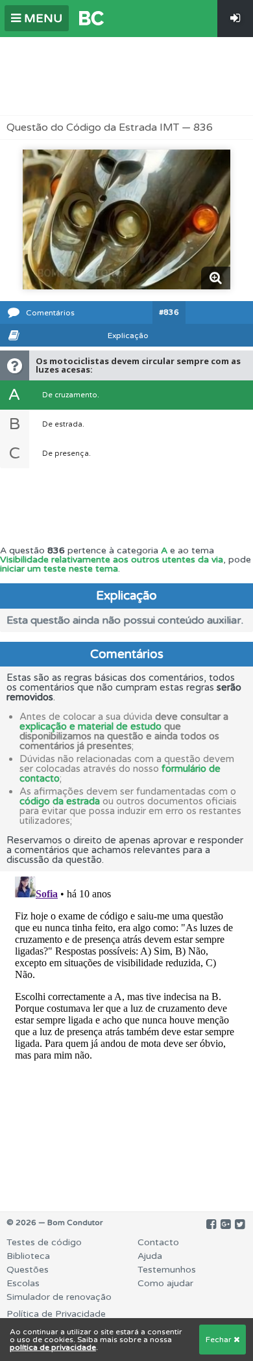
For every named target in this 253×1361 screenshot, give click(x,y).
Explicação (128, 335)
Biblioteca (28, 1256)
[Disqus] (126, 1033)
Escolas (23, 1283)
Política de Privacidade (56, 1313)
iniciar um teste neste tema (59, 568)
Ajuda (150, 1256)
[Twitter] (240, 1224)
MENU (41, 18)
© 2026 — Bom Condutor (54, 1222)
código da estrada (59, 801)
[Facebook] (211, 1224)
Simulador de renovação (59, 1296)
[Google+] (225, 1224)
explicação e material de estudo (90, 726)
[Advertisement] (126, 76)
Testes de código (44, 1242)
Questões (27, 1269)
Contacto (158, 1242)
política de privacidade (53, 1347)
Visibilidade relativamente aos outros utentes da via (111, 559)
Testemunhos (167, 1269)
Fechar (220, 1339)
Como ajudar (165, 1283)
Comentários (50, 312)
